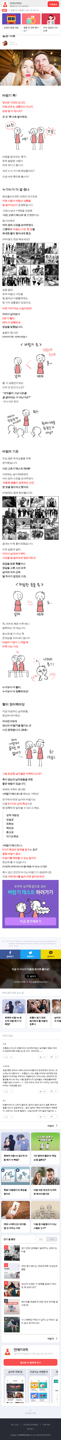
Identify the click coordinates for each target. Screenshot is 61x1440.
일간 (41, 1239)
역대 (52, 1239)
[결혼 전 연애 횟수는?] (31, 14)
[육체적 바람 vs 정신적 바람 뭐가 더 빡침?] (14, 1000)
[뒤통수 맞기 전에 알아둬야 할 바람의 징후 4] (38, 1000)
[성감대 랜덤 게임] (11, 14)
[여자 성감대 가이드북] (51, 14)
